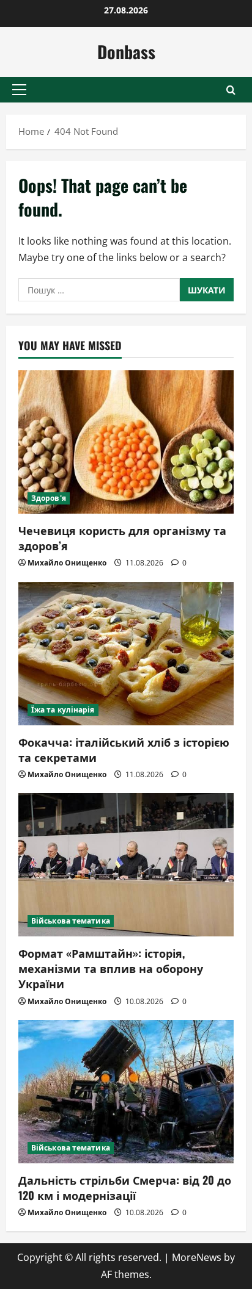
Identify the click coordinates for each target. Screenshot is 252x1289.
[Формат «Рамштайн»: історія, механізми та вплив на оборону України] (126, 864)
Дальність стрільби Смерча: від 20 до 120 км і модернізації (124, 1187)
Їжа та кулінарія (63, 710)
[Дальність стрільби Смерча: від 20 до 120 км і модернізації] (126, 1091)
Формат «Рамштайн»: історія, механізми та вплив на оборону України (110, 968)
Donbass (126, 51)
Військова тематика (70, 921)
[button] (19, 89)
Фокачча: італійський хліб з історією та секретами (123, 749)
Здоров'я (48, 498)
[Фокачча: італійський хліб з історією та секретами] (126, 653)
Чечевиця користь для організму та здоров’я (122, 537)
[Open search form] (230, 90)
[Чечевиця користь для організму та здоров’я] (126, 442)
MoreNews (196, 1257)
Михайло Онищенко (67, 563)
